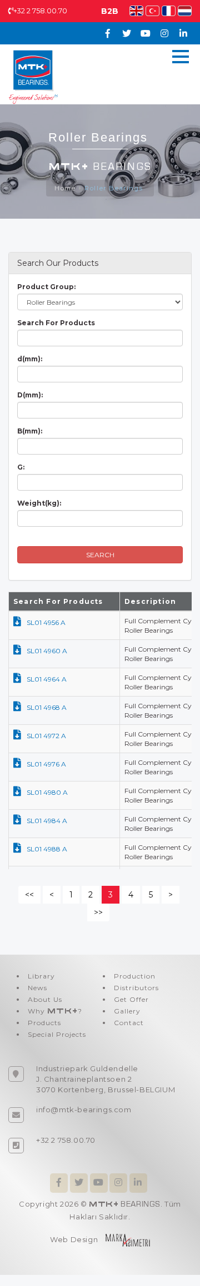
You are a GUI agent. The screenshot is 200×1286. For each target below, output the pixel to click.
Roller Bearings (115, 188)
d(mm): (29, 359)
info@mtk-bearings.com (84, 1109)
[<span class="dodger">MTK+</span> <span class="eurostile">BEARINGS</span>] (33, 76)
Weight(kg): (39, 503)
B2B (109, 11)
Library (41, 976)
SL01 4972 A (46, 736)
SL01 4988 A (47, 849)
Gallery (127, 1011)
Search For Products (56, 323)
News (37, 988)
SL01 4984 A (47, 820)
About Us (45, 999)
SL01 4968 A (47, 707)
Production (135, 976)
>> (98, 912)
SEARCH (100, 555)
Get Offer (131, 999)
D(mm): (30, 395)
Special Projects (57, 1034)
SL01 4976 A (46, 764)
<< (29, 895)
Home (65, 188)
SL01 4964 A (47, 679)
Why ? (55, 1011)
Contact (129, 1022)
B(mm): (29, 431)
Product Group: (46, 287)
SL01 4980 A (47, 792)
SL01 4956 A (46, 622)
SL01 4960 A (47, 651)
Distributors (136, 988)
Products (44, 1022)
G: (20, 467)
